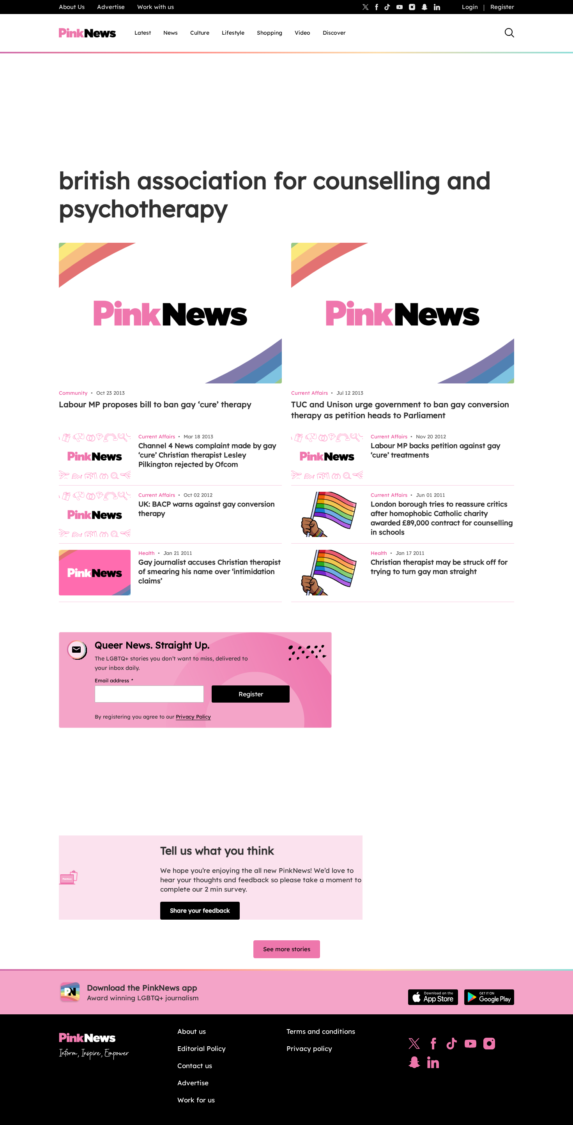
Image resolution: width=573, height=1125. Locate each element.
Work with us (155, 7)
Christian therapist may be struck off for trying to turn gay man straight (439, 567)
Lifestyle (233, 32)
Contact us (194, 1065)
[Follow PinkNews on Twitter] (414, 1045)
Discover (334, 32)
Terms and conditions (320, 1031)
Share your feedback (200, 910)
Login (470, 7)
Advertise (111, 7)
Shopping (269, 32)
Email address (124, 680)
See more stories (286, 949)
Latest (142, 32)
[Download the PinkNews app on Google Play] (489, 997)
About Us (72, 7)
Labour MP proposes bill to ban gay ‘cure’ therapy (155, 404)
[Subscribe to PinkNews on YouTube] (470, 1045)
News (170, 32)
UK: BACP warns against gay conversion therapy (206, 509)
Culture (199, 32)
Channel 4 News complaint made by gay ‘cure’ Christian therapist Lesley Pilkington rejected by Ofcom (207, 455)
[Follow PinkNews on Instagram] (489, 1045)
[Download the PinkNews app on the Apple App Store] (433, 997)
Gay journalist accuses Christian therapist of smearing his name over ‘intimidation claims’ (209, 571)
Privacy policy (309, 1048)
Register (502, 7)
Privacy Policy (193, 717)
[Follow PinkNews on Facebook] (433, 1045)
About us (191, 1031)
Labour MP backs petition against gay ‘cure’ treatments (435, 450)
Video (302, 32)
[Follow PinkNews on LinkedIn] (437, 7)
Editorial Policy (201, 1048)
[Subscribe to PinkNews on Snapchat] (414, 1064)
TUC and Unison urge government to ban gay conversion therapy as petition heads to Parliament (400, 409)
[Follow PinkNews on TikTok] (451, 1045)
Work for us (196, 1100)
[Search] (509, 32)
